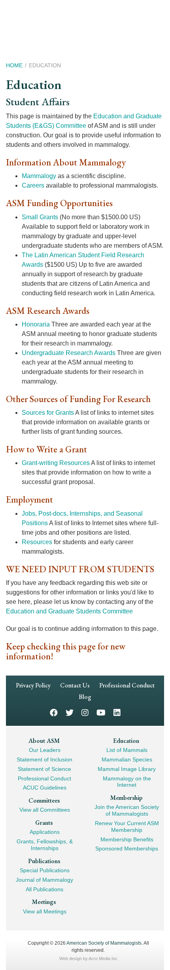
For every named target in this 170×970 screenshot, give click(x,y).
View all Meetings (44, 911)
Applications (45, 832)
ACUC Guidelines (44, 787)
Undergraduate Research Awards (68, 352)
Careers (33, 185)
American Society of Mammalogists (104, 943)
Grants (44, 822)
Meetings (44, 901)
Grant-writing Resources (56, 462)
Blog (85, 697)
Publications (44, 861)
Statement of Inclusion (44, 759)
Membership (126, 797)
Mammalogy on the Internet (127, 781)
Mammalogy (39, 176)
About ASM (44, 740)
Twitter (69, 712)
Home (14, 65)
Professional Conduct (127, 685)
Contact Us (75, 685)
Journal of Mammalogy (44, 880)
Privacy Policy (33, 685)
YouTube (101, 712)
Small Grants (40, 217)
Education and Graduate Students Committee (69, 611)
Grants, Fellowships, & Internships (45, 844)
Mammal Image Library (127, 769)
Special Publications (45, 870)
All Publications (44, 889)
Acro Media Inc (103, 958)
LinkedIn (117, 712)
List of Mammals (126, 750)
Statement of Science (44, 769)
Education (126, 740)
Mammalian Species (127, 759)
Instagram (85, 712)
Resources (37, 542)
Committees (44, 800)
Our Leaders (44, 750)
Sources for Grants (48, 412)
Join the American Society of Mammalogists (126, 810)
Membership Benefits (126, 839)
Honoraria (36, 324)
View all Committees (44, 810)
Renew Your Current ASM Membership (127, 826)
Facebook (54, 712)
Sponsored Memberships (126, 848)
